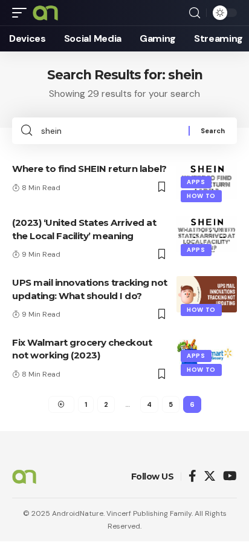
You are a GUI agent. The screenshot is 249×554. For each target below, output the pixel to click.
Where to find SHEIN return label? (89, 168)
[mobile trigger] (22, 12)
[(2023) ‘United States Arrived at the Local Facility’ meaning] (206, 234)
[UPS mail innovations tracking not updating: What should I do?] (206, 294)
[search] (194, 13)
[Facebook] (192, 477)
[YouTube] (230, 477)
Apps (196, 182)
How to (201, 196)
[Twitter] (210, 477)
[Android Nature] (45, 12)
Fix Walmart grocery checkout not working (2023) (82, 349)
